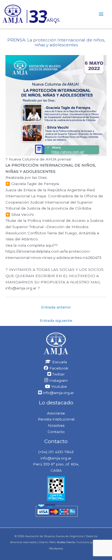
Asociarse (56, 413)
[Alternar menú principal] (101, 14)
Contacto (56, 431)
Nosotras (56, 425)
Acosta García (66, 542)
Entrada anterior (56, 307)
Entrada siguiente (56, 320)
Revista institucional (56, 419)
